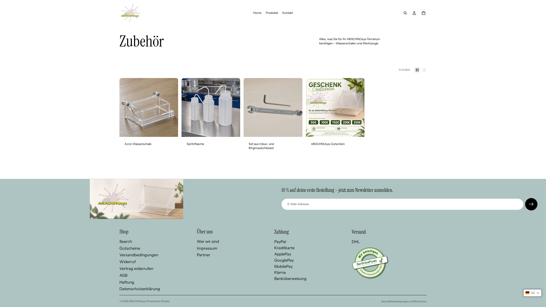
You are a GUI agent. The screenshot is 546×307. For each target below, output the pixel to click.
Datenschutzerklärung (139, 289)
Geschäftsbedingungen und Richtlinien (404, 301)
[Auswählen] (234, 130)
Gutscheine (129, 248)
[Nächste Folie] (171, 107)
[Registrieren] (531, 204)
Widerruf (127, 261)
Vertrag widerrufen (136, 268)
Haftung (126, 282)
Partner (203, 255)
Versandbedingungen (138, 255)
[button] (532, 293)
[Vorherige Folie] (125, 107)
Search (125, 241)
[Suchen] (405, 13)
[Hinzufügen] (171, 130)
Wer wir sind (208, 241)
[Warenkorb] (423, 13)
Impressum (207, 248)
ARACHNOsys (137, 301)
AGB (123, 275)
